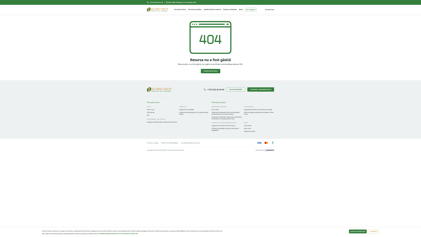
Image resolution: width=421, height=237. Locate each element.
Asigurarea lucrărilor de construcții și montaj (258, 109)
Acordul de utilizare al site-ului (190, 143)
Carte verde (247, 126)
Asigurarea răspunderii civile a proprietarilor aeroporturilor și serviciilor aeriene (226, 113)
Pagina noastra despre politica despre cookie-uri (118, 234)
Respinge (373, 231)
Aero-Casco (215, 109)
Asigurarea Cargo (249, 131)
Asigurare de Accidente (186, 109)
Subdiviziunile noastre (212, 9)
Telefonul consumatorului (260, 89)
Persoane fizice (180, 9)
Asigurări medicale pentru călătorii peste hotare (162, 122)
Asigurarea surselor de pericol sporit (223, 126)
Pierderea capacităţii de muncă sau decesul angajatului (225, 129)
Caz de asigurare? (235, 89)
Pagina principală (211, 71)
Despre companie (230, 9)
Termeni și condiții (152, 143)
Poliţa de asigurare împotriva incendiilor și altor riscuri (259, 113)
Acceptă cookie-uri (357, 231)
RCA (148, 115)
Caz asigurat (251, 9)
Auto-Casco (150, 109)
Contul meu (269, 9)
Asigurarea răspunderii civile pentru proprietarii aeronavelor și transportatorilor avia (227, 118)
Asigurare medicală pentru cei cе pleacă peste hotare (193, 113)
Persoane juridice (195, 9)
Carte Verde (150, 112)
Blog (241, 9)
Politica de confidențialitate (169, 143)
